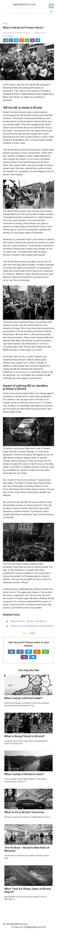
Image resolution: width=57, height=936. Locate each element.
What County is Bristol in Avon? (24, 774)
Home (5, 23)
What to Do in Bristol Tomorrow (24, 812)
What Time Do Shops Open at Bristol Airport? (27, 890)
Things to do (40, 33)
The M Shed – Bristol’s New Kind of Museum (26, 849)
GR (33, 633)
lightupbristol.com (24, 4)
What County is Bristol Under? (23, 698)
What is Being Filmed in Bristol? (24, 736)
